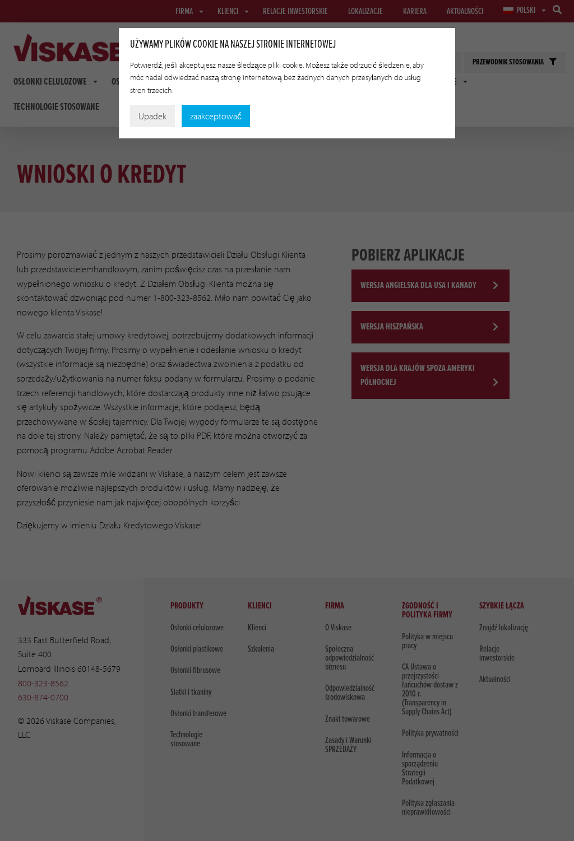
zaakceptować (216, 116)
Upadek (152, 116)
